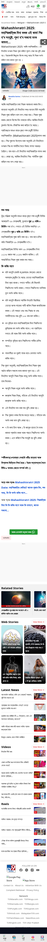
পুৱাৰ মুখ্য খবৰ (32, 17)
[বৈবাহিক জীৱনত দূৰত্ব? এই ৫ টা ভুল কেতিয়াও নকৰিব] (35, 656)
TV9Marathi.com (15, 899)
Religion (21, 22)
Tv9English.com (14, 922)
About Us (19, 885)
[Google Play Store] (14, 878)
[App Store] (30, 881)
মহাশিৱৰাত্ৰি (6, 538)
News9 (17, 2)
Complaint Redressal (15, 890)
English (9, 2)
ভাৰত (22, 12)
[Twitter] (26, 870)
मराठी (36, 2)
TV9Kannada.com (15, 904)
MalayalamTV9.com (30, 913)
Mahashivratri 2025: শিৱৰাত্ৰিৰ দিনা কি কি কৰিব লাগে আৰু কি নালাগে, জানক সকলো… (23, 505)
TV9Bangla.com (32, 904)
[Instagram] (32, 870)
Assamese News (8, 22)
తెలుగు (30, 2)
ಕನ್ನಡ (23, 2)
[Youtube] (37, 870)
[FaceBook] (20, 870)
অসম (17, 12)
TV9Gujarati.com (31, 908)
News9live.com (32, 918)
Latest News (10, 690)
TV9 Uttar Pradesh (31, 922)
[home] (2, 12)
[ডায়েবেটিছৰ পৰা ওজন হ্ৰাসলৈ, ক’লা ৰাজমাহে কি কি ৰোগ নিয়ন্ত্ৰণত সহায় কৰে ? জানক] (35, 626)
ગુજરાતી (43, 2)
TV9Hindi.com (13, 913)
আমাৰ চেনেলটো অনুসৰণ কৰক (21, 532)
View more (37, 622)
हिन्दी (3, 2)
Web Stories (9, 622)
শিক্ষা (41, 12)
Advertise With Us (33, 885)
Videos (6, 747)
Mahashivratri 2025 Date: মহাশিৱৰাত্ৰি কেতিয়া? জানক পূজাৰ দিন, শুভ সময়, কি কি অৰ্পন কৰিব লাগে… (23, 487)
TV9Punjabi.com (14, 908)
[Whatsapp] (37, 6)
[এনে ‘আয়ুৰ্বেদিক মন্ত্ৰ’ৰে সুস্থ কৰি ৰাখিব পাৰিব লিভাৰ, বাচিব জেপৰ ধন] (12, 656)
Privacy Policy (33, 890)
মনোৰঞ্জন (29, 12)
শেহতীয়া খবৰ (10, 12)
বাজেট (6, 17)
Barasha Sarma (14, 96)
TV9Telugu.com (31, 899)
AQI (32, 6)
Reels (5, 804)
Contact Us (8, 885)
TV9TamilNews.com (15, 918)
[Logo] (4, 6)
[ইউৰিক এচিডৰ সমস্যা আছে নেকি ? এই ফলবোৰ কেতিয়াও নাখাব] (12, 626)
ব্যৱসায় (35, 12)
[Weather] (28, 6)
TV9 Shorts (20, 17)
